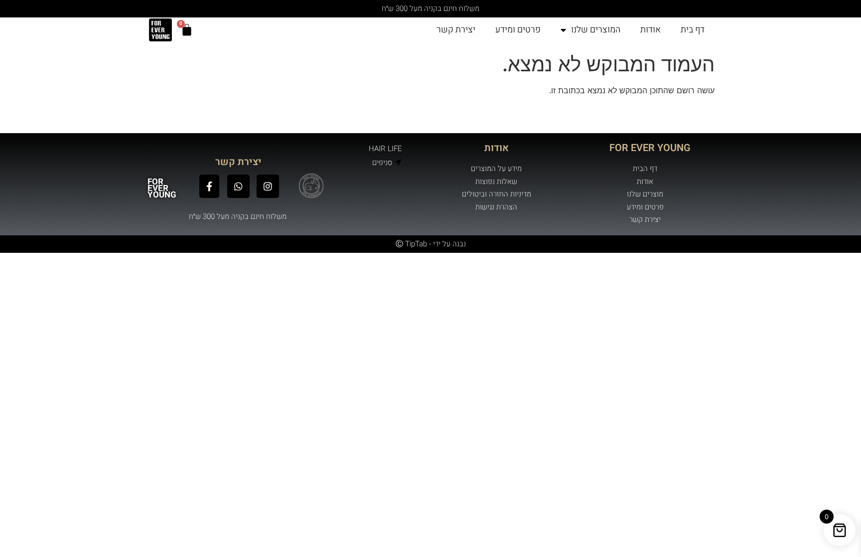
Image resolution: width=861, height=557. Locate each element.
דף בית (693, 29)
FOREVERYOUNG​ (161, 188)
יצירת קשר (455, 29)
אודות (650, 29)
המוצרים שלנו (595, 29)
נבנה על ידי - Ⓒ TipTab (431, 243)
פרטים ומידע (518, 29)
